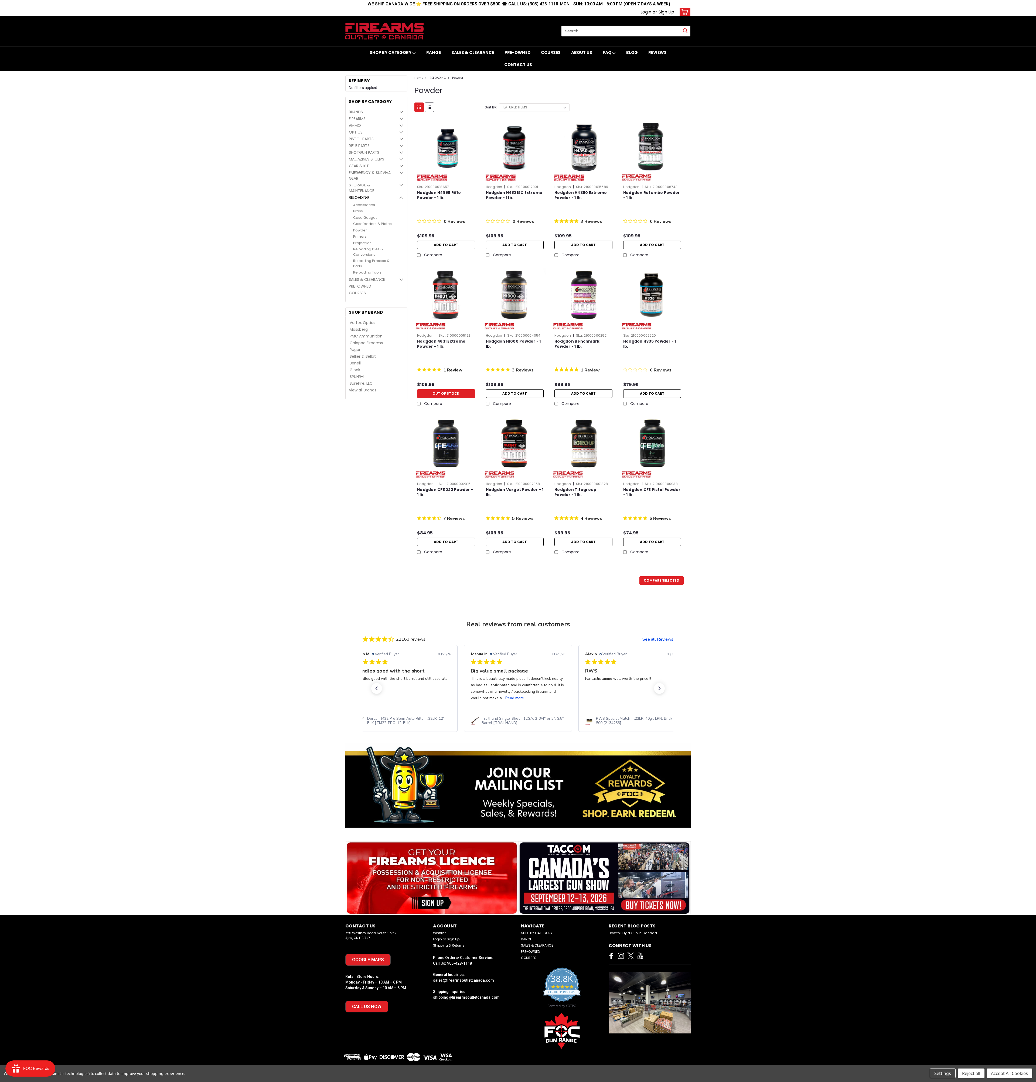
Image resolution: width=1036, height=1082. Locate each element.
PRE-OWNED (517, 52)
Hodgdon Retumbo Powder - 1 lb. (651, 195)
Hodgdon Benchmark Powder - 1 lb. (576, 344)
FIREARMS (357, 118)
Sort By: (491, 107)
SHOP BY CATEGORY (391, 52)
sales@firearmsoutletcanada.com (463, 980)
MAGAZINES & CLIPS (366, 159)
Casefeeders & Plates (372, 223)
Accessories (364, 204)
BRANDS (356, 112)
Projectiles (362, 242)
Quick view (446, 178)
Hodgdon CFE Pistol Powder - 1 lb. (651, 492)
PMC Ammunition (366, 336)
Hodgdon (494, 187)
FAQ (607, 52)
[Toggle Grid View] (419, 107)
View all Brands (362, 390)
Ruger (355, 349)
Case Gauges (365, 217)
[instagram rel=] (621, 956)
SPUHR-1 (357, 376)
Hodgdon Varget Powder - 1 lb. (514, 492)
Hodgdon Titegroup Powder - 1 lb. (575, 492)
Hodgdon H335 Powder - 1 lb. (649, 344)
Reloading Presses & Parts (371, 263)
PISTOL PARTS (361, 139)
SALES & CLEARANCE (472, 52)
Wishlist (439, 933)
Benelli (356, 363)
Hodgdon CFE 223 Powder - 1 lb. (445, 492)
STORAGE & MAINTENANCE (361, 187)
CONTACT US (518, 64)
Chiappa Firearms (366, 343)
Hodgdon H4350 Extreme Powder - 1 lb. (580, 195)
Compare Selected (661, 580)
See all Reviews (657, 639)
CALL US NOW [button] (366, 1006)
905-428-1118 (459, 963)
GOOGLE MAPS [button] (368, 959)
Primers (360, 236)
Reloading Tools (367, 272)
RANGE (433, 52)
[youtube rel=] (640, 956)
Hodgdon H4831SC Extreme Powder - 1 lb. (514, 195)
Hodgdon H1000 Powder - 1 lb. (513, 344)
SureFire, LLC (361, 383)
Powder (360, 230)
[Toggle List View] (429, 107)
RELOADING (359, 197)
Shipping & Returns (448, 945)
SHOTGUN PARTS (364, 152)
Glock (355, 370)
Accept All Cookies (1009, 1073)
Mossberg (359, 329)
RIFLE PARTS (359, 145)
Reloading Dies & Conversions (368, 252)
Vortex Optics (362, 322)
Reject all (971, 1073)
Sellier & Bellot (363, 356)
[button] (376, 688)
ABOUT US (581, 52)
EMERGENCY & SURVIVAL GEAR (370, 175)
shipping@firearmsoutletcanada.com (466, 997)
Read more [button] (476, 698)
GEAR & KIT (359, 166)
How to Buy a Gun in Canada (633, 933)
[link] (365, 720)
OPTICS (356, 132)
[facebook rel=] (611, 956)
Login (645, 12)
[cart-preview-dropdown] (684, 12)
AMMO (355, 125)
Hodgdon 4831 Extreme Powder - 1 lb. (441, 344)
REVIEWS (657, 52)
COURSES (551, 52)
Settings (942, 1073)
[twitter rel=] (630, 956)
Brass (358, 211)
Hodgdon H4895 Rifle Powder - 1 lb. (439, 195)
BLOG (632, 52)
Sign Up (666, 12)
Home (418, 78)
